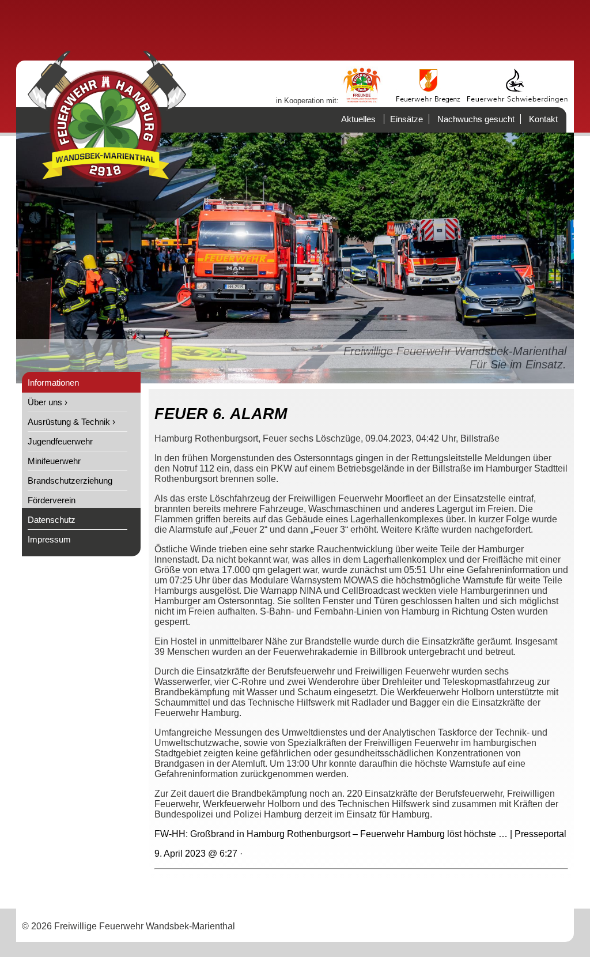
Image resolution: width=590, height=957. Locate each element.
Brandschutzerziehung (70, 480)
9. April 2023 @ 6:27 (195, 853)
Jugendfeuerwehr (60, 441)
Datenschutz (51, 520)
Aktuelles (358, 119)
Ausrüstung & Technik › (71, 422)
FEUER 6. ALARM (220, 414)
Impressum (49, 539)
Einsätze (406, 119)
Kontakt (543, 119)
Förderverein (51, 500)
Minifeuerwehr (54, 461)
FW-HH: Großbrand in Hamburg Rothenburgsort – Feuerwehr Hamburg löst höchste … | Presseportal (360, 834)
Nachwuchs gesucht (476, 119)
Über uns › (47, 402)
